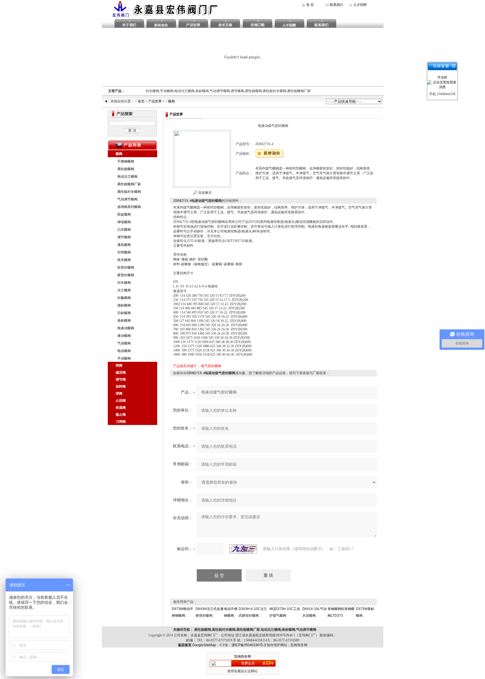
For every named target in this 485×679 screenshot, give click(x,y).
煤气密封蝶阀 (211, 366)
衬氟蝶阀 (124, 298)
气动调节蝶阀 (127, 199)
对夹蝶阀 (124, 283)
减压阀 (121, 372)
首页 (141, 101)
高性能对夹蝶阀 (129, 192)
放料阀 (121, 386)
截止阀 (121, 415)
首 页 (310, 5)
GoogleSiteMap (204, 645)
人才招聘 (360, 5)
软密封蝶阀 (125, 267)
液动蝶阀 (124, 336)
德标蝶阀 (124, 305)
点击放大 (204, 193)
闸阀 (119, 365)
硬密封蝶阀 (125, 275)
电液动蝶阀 (125, 328)
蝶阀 (171, 101)
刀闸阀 (121, 422)
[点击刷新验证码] (243, 549)
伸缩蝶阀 (124, 222)
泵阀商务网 (242, 657)
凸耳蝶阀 (124, 230)
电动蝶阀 (124, 351)
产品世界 (155, 101)
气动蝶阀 (124, 343)
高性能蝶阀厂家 (129, 184)
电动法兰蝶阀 (127, 177)
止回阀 (121, 401)
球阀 (119, 393)
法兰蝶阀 (124, 290)
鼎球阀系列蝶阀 (129, 207)
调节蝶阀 (124, 237)
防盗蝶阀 (124, 214)
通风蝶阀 (124, 245)
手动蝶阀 (124, 358)
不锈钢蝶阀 (125, 161)
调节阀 (121, 379)
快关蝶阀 (124, 260)
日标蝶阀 (124, 313)
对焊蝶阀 (124, 252)
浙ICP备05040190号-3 (249, 645)
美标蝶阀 (124, 321)
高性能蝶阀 (125, 169)
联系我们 (336, 5)
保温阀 (121, 408)
